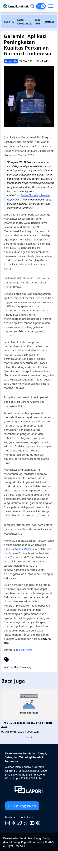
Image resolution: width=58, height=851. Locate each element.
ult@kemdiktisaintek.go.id (29, 774)
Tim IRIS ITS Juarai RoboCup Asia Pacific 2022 (26, 724)
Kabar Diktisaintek (24, 21)
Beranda (9, 21)
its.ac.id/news (23, 649)
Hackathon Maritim (21, 549)
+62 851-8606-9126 (30, 778)
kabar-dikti (38, 21)
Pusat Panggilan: (23, 806)
